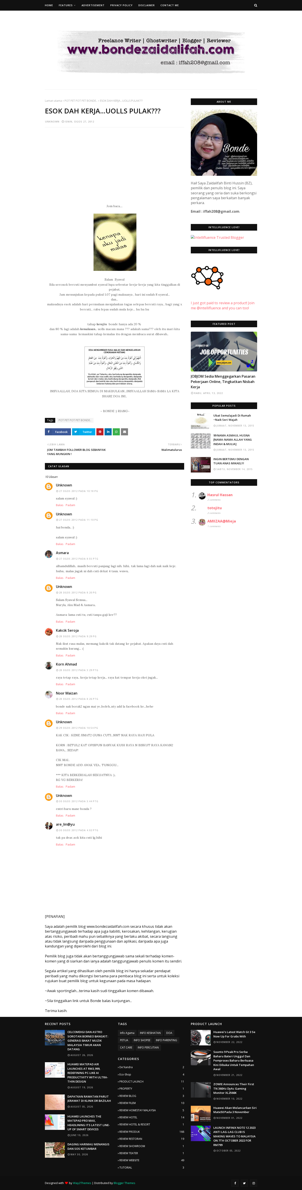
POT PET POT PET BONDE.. (81, 101)
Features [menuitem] (66, 5)
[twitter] (244, 1183)
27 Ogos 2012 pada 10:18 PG (78, 491)
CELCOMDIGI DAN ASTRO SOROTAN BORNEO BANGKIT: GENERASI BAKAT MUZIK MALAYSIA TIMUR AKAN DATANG (87, 1040)
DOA (169, 1033)
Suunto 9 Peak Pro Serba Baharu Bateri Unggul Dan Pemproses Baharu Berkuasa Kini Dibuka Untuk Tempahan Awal (233, 1060)
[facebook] (235, 1183)
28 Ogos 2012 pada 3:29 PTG (78, 670)
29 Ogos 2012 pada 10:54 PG (78, 727)
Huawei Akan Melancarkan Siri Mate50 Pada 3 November (235, 1110)
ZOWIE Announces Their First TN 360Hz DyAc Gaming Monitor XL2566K (233, 1088)
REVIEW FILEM (151, 1103)
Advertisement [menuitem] (93, 5)
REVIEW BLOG (151, 1096)
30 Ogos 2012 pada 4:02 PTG (78, 830)
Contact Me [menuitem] (170, 5)
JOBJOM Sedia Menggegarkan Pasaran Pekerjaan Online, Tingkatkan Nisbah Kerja (223, 381)
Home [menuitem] (49, 5)
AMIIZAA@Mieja (221, 521)
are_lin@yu (65, 824)
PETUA (124, 1040)
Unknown (52, 121)
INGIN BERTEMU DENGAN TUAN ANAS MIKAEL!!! (231, 461)
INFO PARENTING (166, 1040)
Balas (59, 505)
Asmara (62, 552)
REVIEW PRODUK (151, 1132)
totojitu (214, 507)
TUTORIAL (151, 1167)
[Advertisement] (114, 163)
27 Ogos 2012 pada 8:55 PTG (78, 558)
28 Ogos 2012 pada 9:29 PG (78, 636)
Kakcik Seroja (67, 630)
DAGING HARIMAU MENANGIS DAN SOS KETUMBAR (88, 1146)
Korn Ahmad (66, 664)
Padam (70, 505)
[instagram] (253, 1183)
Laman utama (53, 101)
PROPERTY (151, 1089)
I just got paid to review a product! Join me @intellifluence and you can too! (222, 305)
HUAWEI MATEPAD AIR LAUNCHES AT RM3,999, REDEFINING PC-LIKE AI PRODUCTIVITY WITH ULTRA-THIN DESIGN (87, 1072)
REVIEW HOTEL (151, 1117)
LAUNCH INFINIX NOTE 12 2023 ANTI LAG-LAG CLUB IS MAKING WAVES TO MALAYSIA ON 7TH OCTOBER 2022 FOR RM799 (234, 1136)
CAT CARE (126, 1047)
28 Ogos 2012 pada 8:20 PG (78, 592)
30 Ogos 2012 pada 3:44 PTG (78, 801)
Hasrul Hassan (220, 494)
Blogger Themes (124, 1183)
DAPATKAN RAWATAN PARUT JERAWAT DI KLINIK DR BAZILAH (89, 1098)
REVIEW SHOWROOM (151, 1146)
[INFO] (224, 351)
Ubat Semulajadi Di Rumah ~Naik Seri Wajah (232, 417)
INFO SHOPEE (142, 1040)
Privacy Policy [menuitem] (121, 5)
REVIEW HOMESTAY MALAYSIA (151, 1110)
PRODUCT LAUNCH (151, 1081)
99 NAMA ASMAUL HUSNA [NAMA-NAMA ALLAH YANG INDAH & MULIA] (232, 439)
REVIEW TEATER (151, 1153)
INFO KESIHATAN (150, 1033)
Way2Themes (82, 1183)
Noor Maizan (66, 693)
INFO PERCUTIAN (148, 1047)
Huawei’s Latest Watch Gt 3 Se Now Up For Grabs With (234, 1034)
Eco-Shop (151, 1074)
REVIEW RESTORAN (151, 1139)
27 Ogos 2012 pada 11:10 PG (78, 519)
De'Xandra (151, 1067)
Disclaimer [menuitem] (146, 5)
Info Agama (127, 1033)
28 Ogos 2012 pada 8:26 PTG (78, 698)
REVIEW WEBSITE (151, 1160)
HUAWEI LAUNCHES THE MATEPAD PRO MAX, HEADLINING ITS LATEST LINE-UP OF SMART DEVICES (88, 1122)
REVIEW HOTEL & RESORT (151, 1124)
